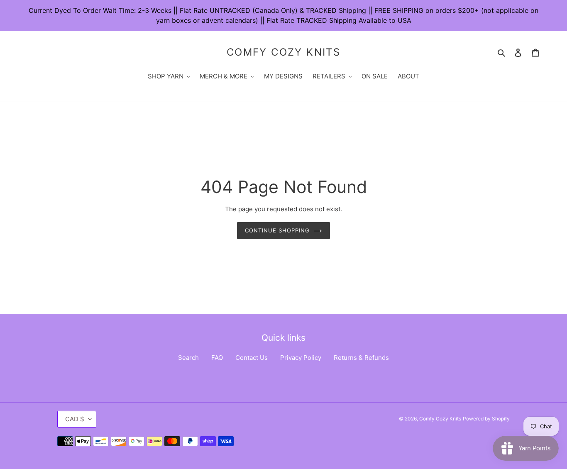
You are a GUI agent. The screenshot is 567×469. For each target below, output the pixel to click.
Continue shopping (277, 230)
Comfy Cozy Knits (283, 52)
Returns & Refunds (361, 358)
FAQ (217, 358)
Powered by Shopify (486, 418)
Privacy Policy (300, 358)
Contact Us (251, 358)
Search (188, 358)
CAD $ (74, 419)
